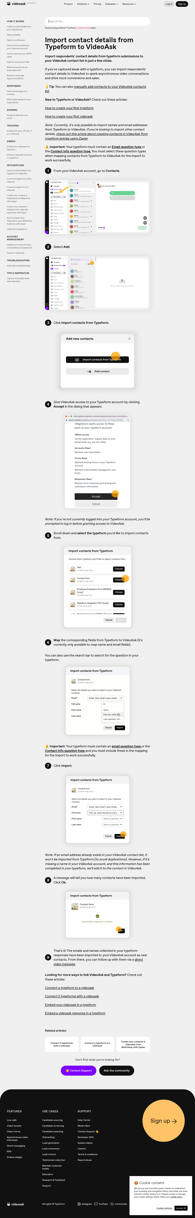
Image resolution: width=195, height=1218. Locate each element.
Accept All (181, 1208)
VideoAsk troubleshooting (18, 265)
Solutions (82, 4)
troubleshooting (83, 28)
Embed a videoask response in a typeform (19, 156)
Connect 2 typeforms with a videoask (19, 180)
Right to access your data (18, 62)
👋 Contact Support (78, 1070)
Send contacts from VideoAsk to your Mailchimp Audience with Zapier (19, 221)
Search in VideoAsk (15, 253)
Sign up (182, 3)
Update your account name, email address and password (19, 246)
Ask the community (117, 1070)
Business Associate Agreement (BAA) (15, 77)
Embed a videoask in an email (17, 116)
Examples (110, 4)
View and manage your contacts (17, 92)
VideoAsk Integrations (17, 229)
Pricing (97, 3)
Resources (128, 4)
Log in (169, 3)
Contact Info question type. (71, 151)
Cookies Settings (164, 1208)
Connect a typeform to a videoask (18, 188)
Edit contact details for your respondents (19, 101)
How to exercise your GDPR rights (19, 55)
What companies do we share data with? (17, 68)
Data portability (13, 35)
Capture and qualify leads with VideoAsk (18, 280)
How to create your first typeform (69, 108)
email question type (126, 746)
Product (68, 3)
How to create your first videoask (69, 116)
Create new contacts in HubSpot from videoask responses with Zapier (17, 209)
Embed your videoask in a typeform (18, 148)
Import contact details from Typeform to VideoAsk (19, 172)
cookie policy (176, 1197)
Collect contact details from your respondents (19, 28)
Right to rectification (16, 40)
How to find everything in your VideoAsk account (18, 47)
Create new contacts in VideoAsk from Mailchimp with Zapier (18, 198)
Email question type (127, 147)
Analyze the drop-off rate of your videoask (19, 132)
